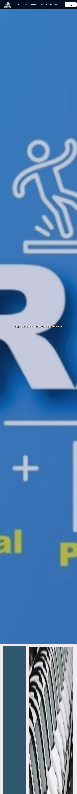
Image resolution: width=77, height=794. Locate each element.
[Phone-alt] (74, 239)
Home (19, 4)
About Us (26, 4)
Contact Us (57, 4)
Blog (51, 4)
